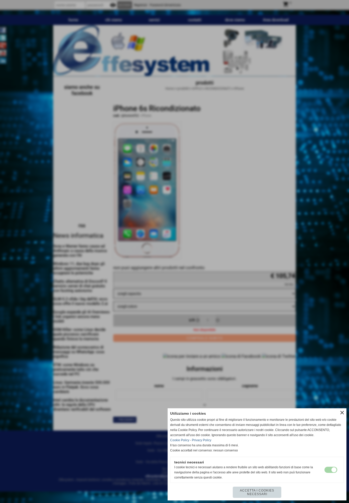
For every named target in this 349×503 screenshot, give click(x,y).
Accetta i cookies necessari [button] (257, 492)
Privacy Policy (201, 440)
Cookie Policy (179, 440)
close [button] (342, 413)
